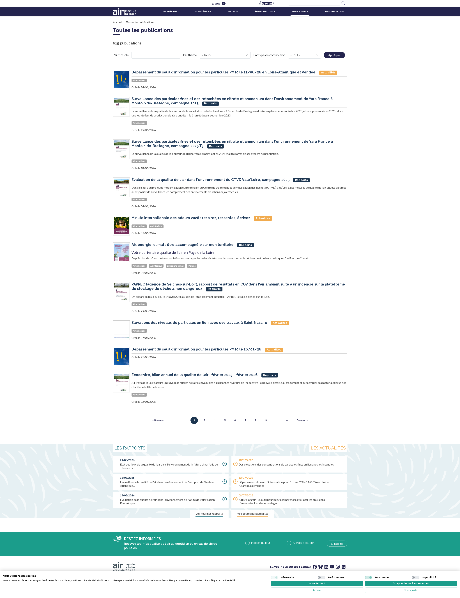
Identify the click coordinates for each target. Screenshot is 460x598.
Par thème (190, 55)
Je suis (216, 4)
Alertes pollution (303, 543)
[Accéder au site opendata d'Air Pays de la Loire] (268, 3)
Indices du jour (260, 543)
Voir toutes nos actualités (252, 513)
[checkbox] (274, 577)
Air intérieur (202, 11)
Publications (299, 11)
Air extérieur (170, 11)
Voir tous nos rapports (209, 513)
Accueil (117, 22)
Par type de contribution (269, 55)
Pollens (232, 11)
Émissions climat (264, 11)
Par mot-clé (121, 55)
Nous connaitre (334, 11)
